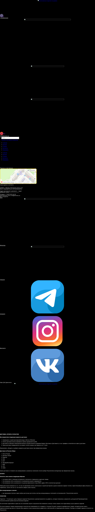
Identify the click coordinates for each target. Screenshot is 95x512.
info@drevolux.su (4, 136)
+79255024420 (4, 18)
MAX (1, 197)
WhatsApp (2, 245)
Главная (5, 142)
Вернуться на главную (10, 166)
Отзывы (5, 146)
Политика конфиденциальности (14, 163)
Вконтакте (3, 348)
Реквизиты (5, 150)
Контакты (5, 148)
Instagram (2, 314)
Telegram (2, 279)
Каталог (5, 144)
